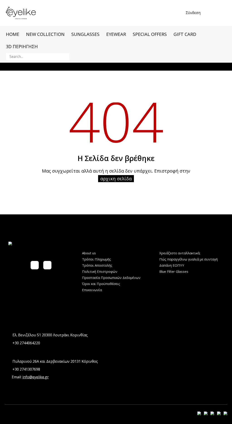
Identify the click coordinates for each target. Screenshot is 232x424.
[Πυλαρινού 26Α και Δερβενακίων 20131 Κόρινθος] (7, 361)
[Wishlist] (213, 13)
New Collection (45, 34)
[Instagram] (47, 265)
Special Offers (150, 34)
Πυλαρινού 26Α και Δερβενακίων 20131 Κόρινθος (55, 361)
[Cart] (223, 13)
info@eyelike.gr (35, 376)
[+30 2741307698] (7, 369)
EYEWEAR (116, 34)
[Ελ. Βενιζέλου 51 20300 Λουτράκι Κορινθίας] (7, 335)
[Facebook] (35, 265)
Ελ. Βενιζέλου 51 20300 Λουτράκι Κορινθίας (50, 334)
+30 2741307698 (26, 369)
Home (12, 34)
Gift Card (185, 34)
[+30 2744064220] (7, 343)
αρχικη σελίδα (116, 179)
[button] (65, 56)
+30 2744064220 (26, 342)
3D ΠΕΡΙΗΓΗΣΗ (22, 46)
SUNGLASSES (85, 34)
